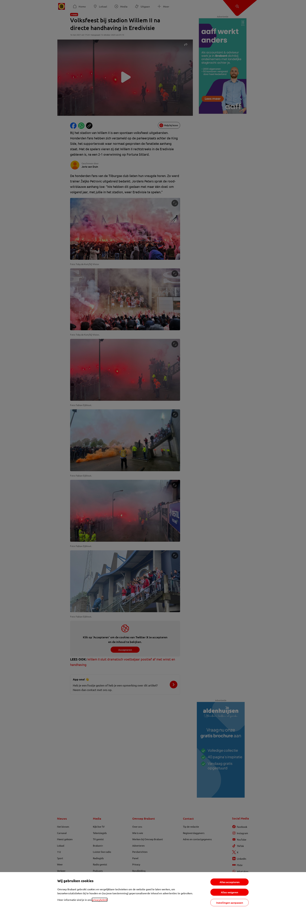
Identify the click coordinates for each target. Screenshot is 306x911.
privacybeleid (99, 899)
